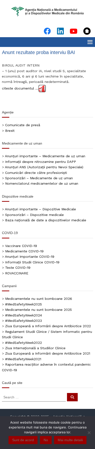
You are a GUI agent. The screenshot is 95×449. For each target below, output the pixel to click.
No (46, 440)
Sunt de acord (23, 440)
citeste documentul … (20, 88)
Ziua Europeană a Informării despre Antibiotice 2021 (47, 353)
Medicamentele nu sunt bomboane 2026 (38, 299)
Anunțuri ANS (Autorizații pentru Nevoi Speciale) (44, 167)
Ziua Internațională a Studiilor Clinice (35, 348)
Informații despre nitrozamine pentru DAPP (40, 162)
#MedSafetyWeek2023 (23, 321)
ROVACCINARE (16, 273)
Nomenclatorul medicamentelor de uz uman (41, 183)
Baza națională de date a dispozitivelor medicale (45, 220)
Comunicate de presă (22, 125)
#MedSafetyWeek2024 (23, 315)
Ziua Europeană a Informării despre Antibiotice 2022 (48, 326)
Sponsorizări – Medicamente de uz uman (39, 178)
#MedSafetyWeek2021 (23, 359)
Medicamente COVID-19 (24, 251)
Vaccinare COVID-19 (21, 246)
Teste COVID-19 (17, 267)
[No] (88, 432)
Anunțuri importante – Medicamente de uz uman (45, 156)
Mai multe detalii (70, 440)
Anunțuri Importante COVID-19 (29, 256)
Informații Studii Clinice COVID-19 (32, 262)
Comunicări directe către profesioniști (36, 173)
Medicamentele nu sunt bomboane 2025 (38, 310)
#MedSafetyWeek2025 (23, 304)
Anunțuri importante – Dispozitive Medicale (40, 209)
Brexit (10, 131)
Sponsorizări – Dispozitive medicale (34, 215)
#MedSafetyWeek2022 (23, 343)
